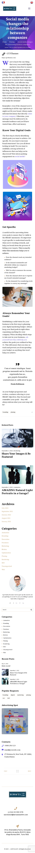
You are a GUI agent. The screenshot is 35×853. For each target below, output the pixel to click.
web (8, 698)
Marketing (5, 546)
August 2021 (6, 518)
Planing (12, 42)
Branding (5, 536)
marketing (20, 695)
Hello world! (6, 666)
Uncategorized (7, 566)
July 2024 (5, 508)
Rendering (17, 450)
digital (13, 695)
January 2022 (6, 515)
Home (5, 42)
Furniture (5, 543)
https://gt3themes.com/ (9, 57)
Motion (4, 549)
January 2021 (6, 521)
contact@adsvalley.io (19, 47)
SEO (3, 563)
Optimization (6, 553)
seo (4, 698)
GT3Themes (12, 53)
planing (13, 412)
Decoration (5, 539)
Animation (17, 487)
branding (5, 412)
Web (3, 569)
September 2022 (7, 511)
